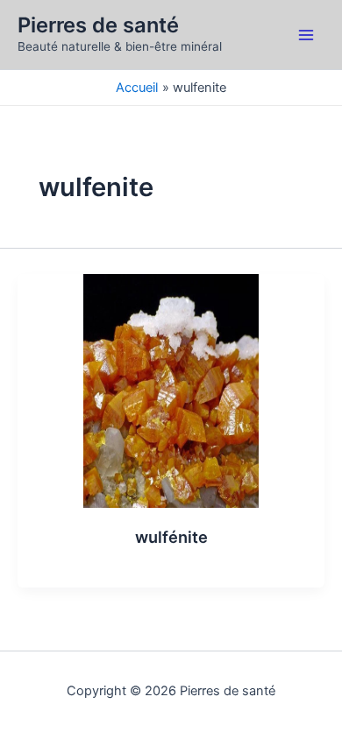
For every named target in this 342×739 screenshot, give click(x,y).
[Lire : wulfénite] (171, 390)
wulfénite (171, 536)
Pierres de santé (98, 25)
